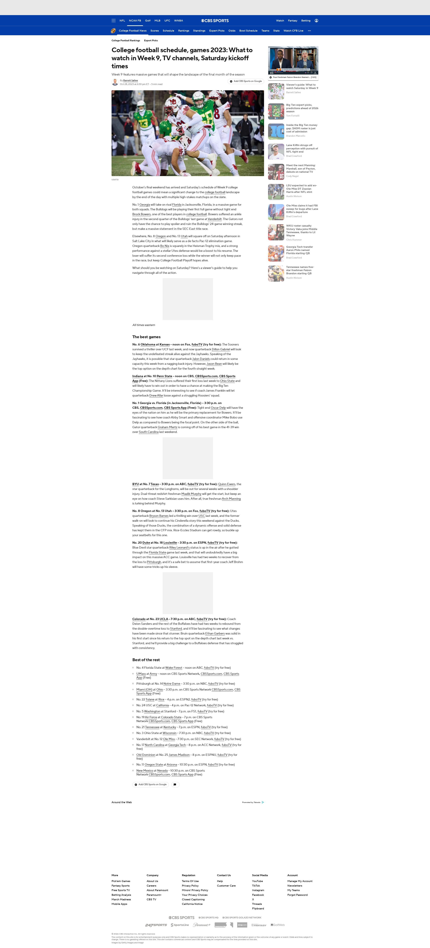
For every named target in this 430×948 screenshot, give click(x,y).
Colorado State (171, 717)
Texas (155, 484)
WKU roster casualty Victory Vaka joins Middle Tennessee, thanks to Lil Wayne (301, 230)
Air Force (151, 717)
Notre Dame (171, 684)
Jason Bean (214, 364)
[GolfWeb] (278, 925)
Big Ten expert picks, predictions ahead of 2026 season (302, 108)
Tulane (150, 699)
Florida (176, 205)
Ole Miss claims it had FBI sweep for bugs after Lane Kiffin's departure (302, 209)
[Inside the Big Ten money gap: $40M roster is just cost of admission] (276, 132)
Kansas (165, 344)
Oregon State (154, 765)
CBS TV (151, 899)
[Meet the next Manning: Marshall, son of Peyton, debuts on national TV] (276, 172)
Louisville (170, 543)
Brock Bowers (141, 214)
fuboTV (209, 668)
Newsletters (294, 885)
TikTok (256, 885)
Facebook (258, 895)
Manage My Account (299, 881)
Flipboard (258, 908)
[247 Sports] (156, 924)
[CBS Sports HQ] (208, 917)
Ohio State (227, 381)
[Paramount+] (202, 924)
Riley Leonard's (179, 548)
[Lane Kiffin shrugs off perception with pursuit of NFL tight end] (276, 152)
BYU (135, 484)
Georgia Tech (177, 745)
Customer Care (226, 885)
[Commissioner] (224, 923)
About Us (152, 881)
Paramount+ (154, 895)
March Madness (121, 899)
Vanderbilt (215, 219)
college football (215, 192)
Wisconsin (169, 733)
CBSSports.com (211, 674)
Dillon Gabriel (221, 349)
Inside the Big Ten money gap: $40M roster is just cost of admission (301, 128)
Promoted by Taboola (251, 802)
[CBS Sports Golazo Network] (241, 917)
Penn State (164, 376)
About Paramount (157, 890)
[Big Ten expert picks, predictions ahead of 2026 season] (276, 111)
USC (202, 516)
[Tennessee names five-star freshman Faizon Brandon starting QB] (276, 274)
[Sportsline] (180, 924)
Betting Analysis (121, 895)
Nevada (162, 771)
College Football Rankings (126, 40)
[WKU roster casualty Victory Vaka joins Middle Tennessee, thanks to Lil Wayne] (276, 232)
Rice (161, 699)
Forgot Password (297, 895)
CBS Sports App (182, 721)
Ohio (159, 690)
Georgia (144, 205)
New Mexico (144, 771)
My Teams (293, 890)
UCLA (164, 619)
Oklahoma (148, 344)
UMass (141, 674)
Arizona (172, 765)
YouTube (257, 881)
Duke (146, 543)
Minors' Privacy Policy (195, 890)
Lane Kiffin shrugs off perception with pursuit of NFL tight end (302, 148)
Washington (152, 711)
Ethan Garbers (215, 633)
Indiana (137, 376)
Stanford (176, 629)
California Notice (192, 901)
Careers (151, 885)
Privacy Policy (190, 885)
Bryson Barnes (158, 516)
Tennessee (152, 727)
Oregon (161, 236)
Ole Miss (169, 739)
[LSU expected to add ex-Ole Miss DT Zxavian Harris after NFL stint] (276, 192)
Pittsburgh (154, 562)
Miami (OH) (144, 690)
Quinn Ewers (226, 484)
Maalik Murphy (191, 494)
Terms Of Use (190, 881)
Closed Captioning (193, 896)
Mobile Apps (119, 904)
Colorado (139, 619)
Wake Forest (173, 668)
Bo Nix (164, 246)
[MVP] (242, 923)
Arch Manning (231, 499)
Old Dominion (145, 755)
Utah (184, 236)
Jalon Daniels (201, 359)
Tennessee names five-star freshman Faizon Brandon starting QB (300, 270)
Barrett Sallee (130, 80)
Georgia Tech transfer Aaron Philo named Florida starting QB (299, 250)
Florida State (157, 552)
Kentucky (169, 727)
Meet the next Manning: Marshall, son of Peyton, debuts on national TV (301, 168)
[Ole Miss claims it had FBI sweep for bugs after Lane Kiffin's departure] (276, 212)
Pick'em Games (121, 881)
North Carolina (154, 745)
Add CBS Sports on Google (248, 81)
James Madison (179, 755)
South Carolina (149, 432)
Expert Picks (151, 40)
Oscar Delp (218, 408)
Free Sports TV (121, 890)
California (162, 705)
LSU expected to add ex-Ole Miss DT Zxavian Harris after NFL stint (301, 189)
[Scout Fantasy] (259, 925)
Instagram (258, 890)
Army (153, 674)
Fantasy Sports (121, 885)
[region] (293, 60)
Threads (257, 904)
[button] (309, 30)
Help (220, 881)
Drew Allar (156, 395)
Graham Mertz (167, 427)
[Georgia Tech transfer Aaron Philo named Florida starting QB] (276, 253)
